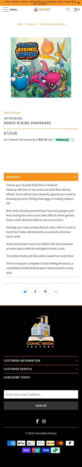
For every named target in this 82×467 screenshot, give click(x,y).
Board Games (12, 112)
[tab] (41, 177)
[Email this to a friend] (55, 291)
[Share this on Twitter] (25, 291)
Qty (6, 146)
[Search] (68, 9)
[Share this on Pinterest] (45, 291)
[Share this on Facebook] (35, 291)
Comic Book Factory (45, 433)
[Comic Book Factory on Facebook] (37, 421)
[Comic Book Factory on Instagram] (44, 421)
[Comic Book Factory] (41, 9)
